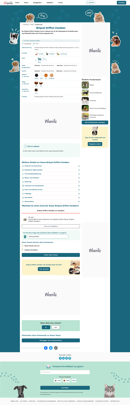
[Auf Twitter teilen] (51, 348)
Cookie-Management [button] (85, 401)
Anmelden (65, 388)
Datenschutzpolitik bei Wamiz (70, 392)
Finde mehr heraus (51, 255)
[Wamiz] (8, 2)
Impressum (114, 401)
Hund (59, 380)
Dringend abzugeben (31, 250)
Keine (74, 380)
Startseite (26, 24)
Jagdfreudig (63, 54)
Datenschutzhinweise (46, 401)
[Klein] (35, 61)
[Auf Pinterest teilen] (69, 358)
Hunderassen (38, 24)
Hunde (32, 24)
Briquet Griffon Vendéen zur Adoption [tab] (50, 211)
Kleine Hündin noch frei (32, 246)
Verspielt (41, 54)
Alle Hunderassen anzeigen (95, 122)
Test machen (44, 269)
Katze (68, 380)
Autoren (23, 401)
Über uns (14, 401)
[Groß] (44, 60)
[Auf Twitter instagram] (66, 358)
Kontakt (32, 401)
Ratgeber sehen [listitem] (95, 144)
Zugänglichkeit (102, 401)
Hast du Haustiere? (65, 377)
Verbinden (121, 3)
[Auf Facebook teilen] (46, 348)
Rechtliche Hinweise (66, 401)
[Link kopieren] (56, 348)
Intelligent (51, 54)
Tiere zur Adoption (51, 226)
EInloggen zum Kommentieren (51, 340)
